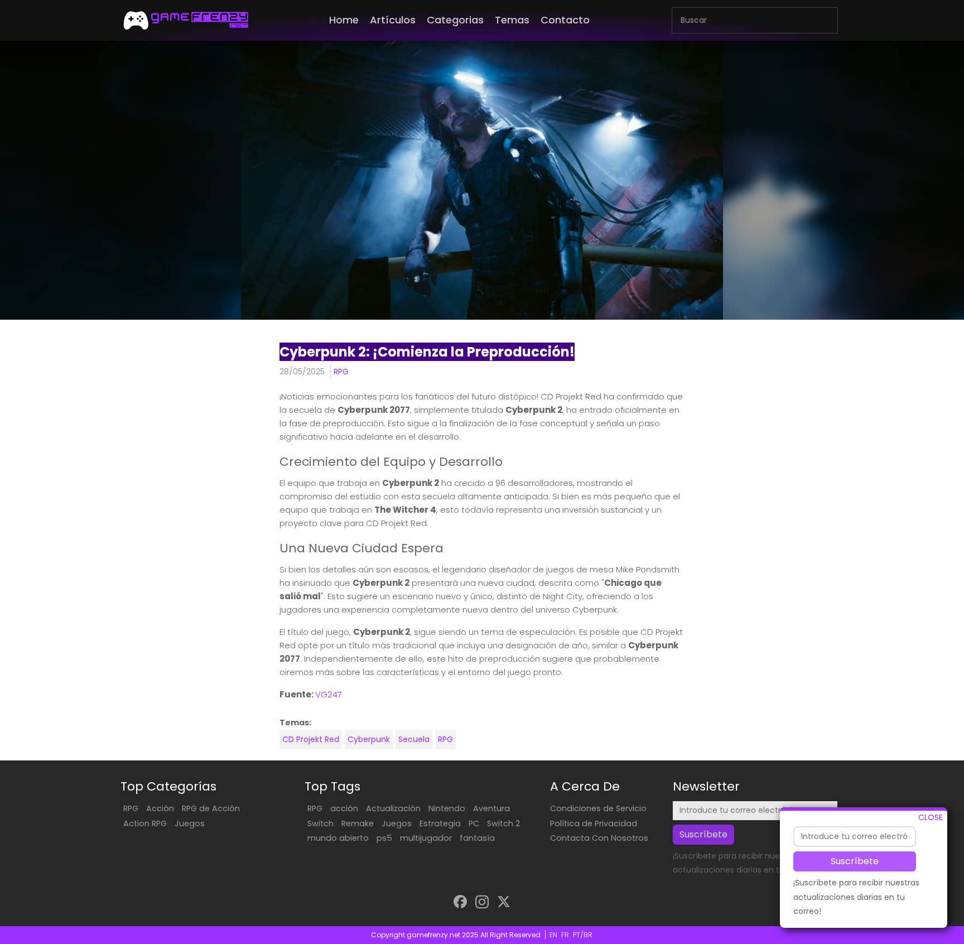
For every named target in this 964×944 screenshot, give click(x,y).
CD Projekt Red (310, 739)
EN (553, 935)
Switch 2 (503, 823)
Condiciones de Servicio (598, 808)
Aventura (491, 808)
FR (565, 935)
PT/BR (582, 935)
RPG (341, 371)
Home (344, 20)
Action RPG (145, 823)
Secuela (414, 739)
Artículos (393, 20)
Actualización (393, 808)
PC (474, 823)
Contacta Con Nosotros (599, 838)
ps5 (384, 838)
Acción (160, 808)
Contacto (565, 20)
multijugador (426, 838)
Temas (512, 20)
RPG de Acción (211, 808)
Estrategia (440, 823)
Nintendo (446, 808)
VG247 (328, 694)
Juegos (190, 823)
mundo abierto (338, 838)
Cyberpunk (369, 739)
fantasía (477, 838)
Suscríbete (855, 861)
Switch (320, 823)
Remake (357, 823)
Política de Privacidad (593, 823)
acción (344, 808)
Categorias (455, 20)
